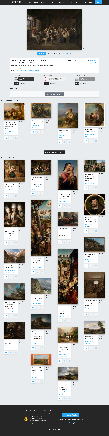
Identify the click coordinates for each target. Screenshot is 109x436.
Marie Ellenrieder (63, 201)
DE (89, 226)
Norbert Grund (9, 311)
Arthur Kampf (62, 238)
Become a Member (71, 415)
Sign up (98, 2)
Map (29, 2)
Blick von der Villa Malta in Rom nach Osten (37, 370)
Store (71, 2)
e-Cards (52, 2)
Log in (90, 2)
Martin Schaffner (36, 267)
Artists (36, 2)
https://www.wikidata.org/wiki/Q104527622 (27, 70)
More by (54, 152)
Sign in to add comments (54, 94)
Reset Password (78, 423)
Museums (43, 2)
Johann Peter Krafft (90, 183)
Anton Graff (8, 238)
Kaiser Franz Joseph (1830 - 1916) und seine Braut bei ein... (64, 347)
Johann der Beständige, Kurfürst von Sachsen (91, 219)
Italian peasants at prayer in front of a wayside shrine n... (10, 124)
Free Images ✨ (62, 2)
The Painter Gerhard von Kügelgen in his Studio (91, 303)
